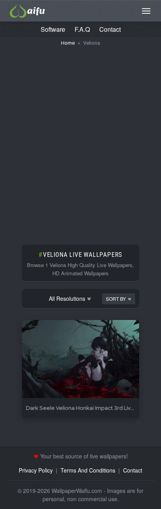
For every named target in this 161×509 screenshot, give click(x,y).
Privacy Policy (36, 470)
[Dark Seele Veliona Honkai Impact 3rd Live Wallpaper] (80, 359)
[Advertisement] (80, 141)
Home (68, 43)
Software (53, 29)
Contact (110, 29)
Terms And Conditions (88, 470)
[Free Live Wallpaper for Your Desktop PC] (27, 10)
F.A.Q (82, 29)
